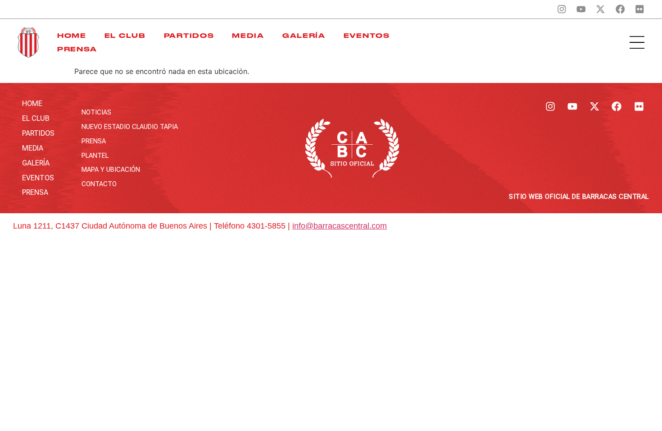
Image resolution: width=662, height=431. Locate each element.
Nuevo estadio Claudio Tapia (130, 127)
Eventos (367, 35)
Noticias (96, 112)
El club (125, 35)
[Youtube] (581, 9)
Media (248, 35)
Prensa (77, 49)
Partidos (189, 35)
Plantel (95, 155)
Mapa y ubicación (111, 169)
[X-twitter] (600, 9)
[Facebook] (620, 9)
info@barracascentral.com (339, 225)
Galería (304, 35)
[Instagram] (562, 9)
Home (71, 35)
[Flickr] (639, 9)
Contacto (99, 184)
